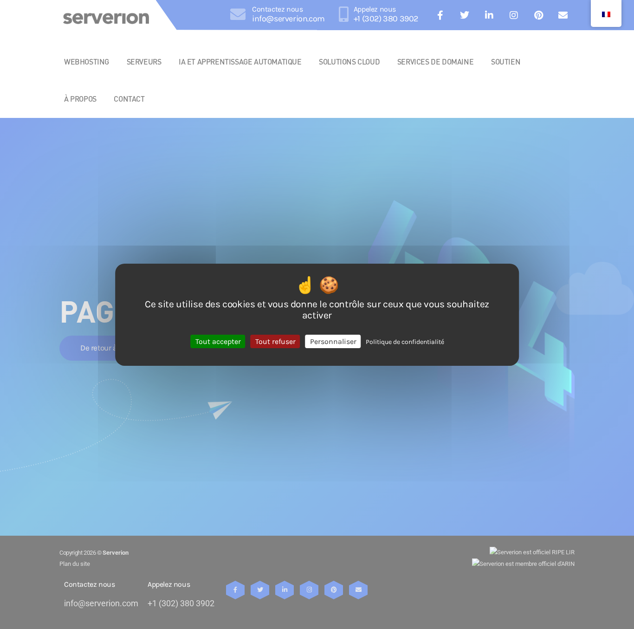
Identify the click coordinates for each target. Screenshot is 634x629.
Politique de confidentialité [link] (405, 341)
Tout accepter (218, 341)
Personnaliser (333, 341)
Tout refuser (275, 341)
